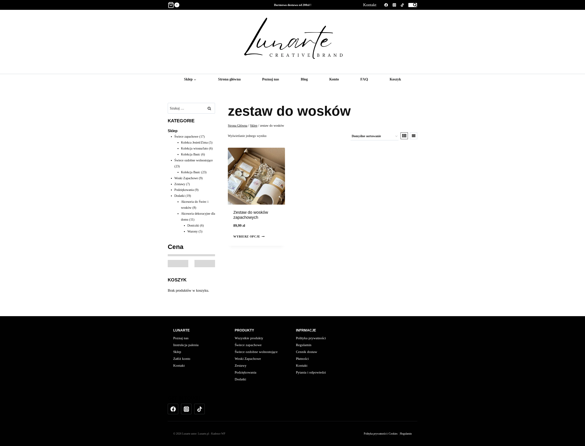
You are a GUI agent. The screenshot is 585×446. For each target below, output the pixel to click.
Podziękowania (245, 372)
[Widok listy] (413, 135)
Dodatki (240, 379)
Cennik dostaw (306, 352)
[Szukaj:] (191, 108)
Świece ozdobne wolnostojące (256, 352)
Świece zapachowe (248, 345)
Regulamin (303, 345)
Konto (334, 79)
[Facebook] (386, 4)
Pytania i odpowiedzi (311, 372)
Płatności (302, 359)
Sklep (173, 131)
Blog (304, 79)
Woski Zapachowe (248, 359)
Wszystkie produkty (249, 338)
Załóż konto (181, 359)
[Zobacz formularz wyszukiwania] (412, 5)
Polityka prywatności (311, 338)
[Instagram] (394, 4)
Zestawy (241, 365)
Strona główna (229, 79)
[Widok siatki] (404, 135)
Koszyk (395, 79)
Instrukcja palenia (186, 345)
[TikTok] (402, 4)
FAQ (364, 79)
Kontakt (369, 5)
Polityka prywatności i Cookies (381, 433)
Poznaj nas (270, 79)
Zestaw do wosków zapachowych (250, 215)
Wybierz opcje (246, 236)
